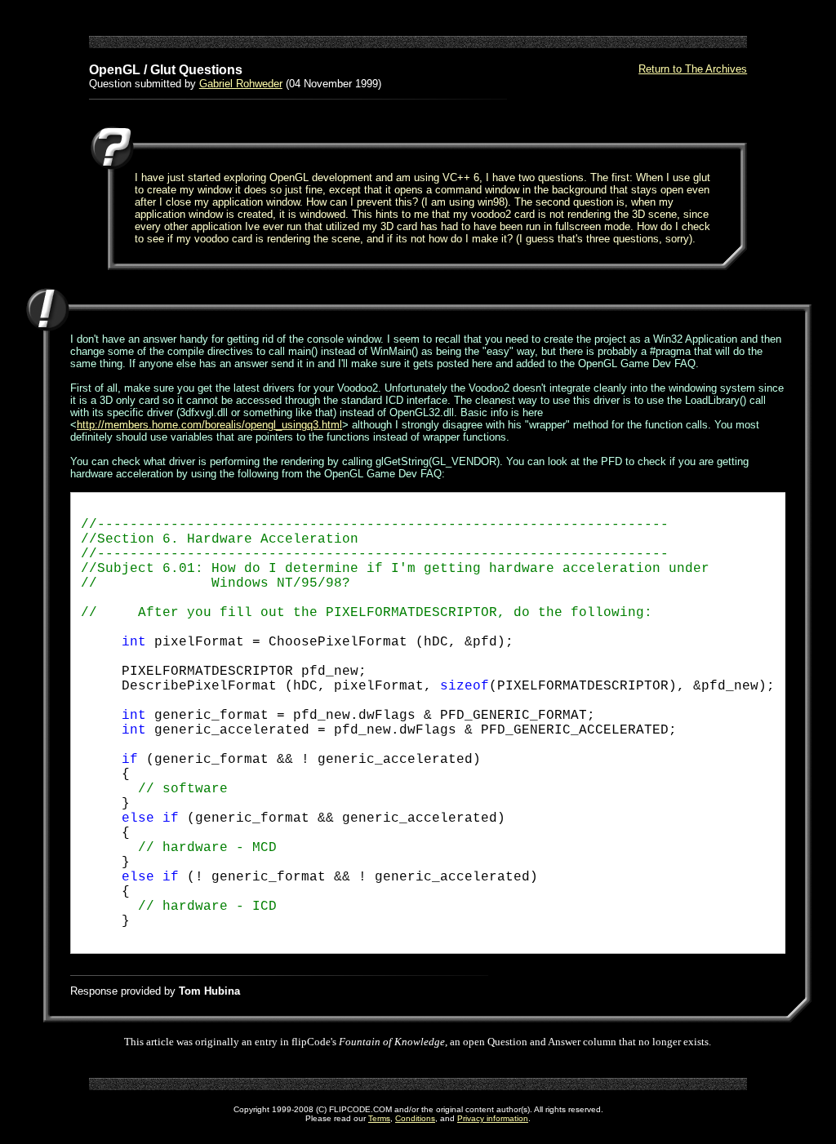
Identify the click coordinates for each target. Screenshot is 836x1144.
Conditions (415, 1118)
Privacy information (492, 1118)
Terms (379, 1118)
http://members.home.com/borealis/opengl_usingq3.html (209, 425)
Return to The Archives (692, 69)
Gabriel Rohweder (240, 84)
